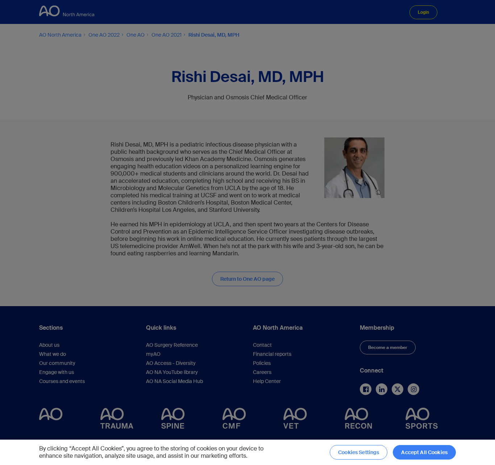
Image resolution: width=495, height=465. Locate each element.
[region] (247, 452)
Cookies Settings (358, 452)
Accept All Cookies (424, 452)
